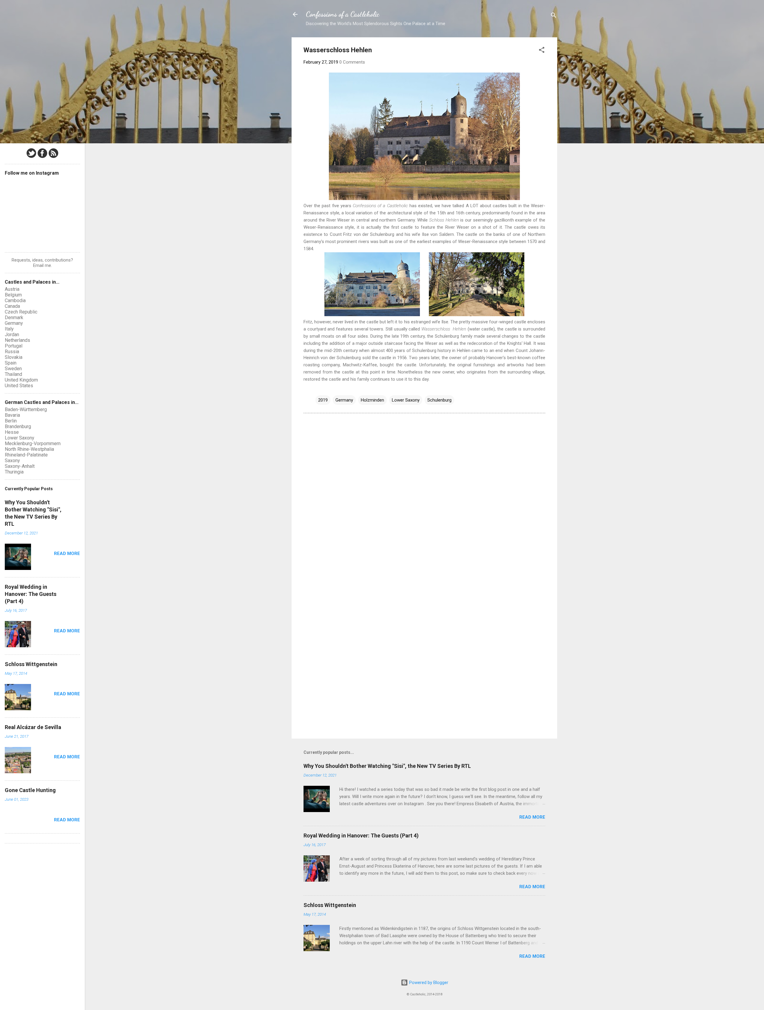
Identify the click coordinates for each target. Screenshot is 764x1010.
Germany (344, 400)
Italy (9, 329)
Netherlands (17, 340)
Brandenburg (18, 426)
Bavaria (12, 415)
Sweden (13, 368)
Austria (12, 289)
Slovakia (13, 357)
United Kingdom (21, 380)
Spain (10, 363)
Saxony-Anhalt (20, 466)
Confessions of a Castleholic (342, 14)
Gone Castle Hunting (30, 790)
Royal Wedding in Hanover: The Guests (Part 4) (361, 835)
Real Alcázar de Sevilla (33, 727)
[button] (541, 51)
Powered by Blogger (428, 982)
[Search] (553, 16)
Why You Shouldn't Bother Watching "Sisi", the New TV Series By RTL (387, 766)
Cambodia (15, 300)
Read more (532, 817)
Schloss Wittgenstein (330, 905)
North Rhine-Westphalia (29, 449)
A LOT (472, 205)
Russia (12, 351)
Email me (42, 265)
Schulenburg (439, 400)
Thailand (13, 374)
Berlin (11, 421)
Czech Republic (21, 312)
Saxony (12, 460)
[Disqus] (424, 493)
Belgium (13, 295)
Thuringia (14, 472)
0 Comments (352, 62)
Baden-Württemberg (26, 409)
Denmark (14, 317)
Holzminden (372, 400)
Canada (12, 306)
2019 (323, 400)
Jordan (12, 334)
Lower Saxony (406, 400)
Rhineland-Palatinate (26, 455)
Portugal (13, 346)
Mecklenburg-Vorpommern (33, 443)
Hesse (12, 432)
